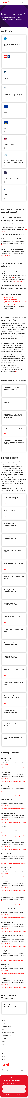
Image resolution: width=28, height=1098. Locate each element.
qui (13, 277)
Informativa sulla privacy (11, 297)
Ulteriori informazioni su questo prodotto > (13, 768)
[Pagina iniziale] (5, 2)
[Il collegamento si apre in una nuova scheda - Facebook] (16, 1070)
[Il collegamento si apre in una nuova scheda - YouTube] (22, 1070)
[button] (25, 2)
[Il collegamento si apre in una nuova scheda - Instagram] (12, 1070)
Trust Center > (20, 224)
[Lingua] (22, 3)
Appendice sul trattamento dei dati (14, 305)
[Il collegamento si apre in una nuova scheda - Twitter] (3, 1070)
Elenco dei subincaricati (11, 299)
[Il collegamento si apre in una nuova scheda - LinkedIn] (7, 1070)
